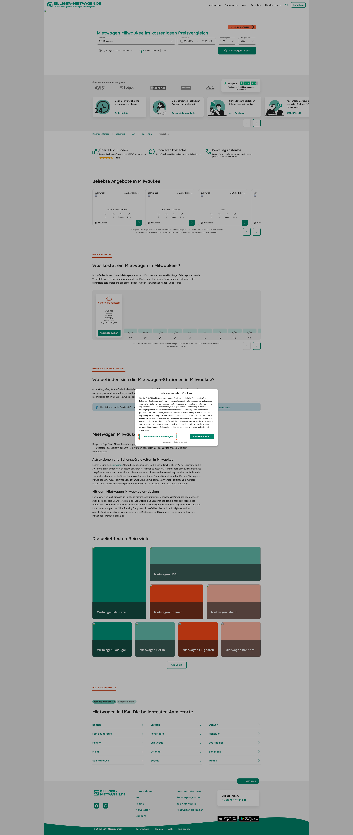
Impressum (167, 442)
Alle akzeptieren (201, 436)
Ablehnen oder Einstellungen (158, 436)
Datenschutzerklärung (182, 442)
